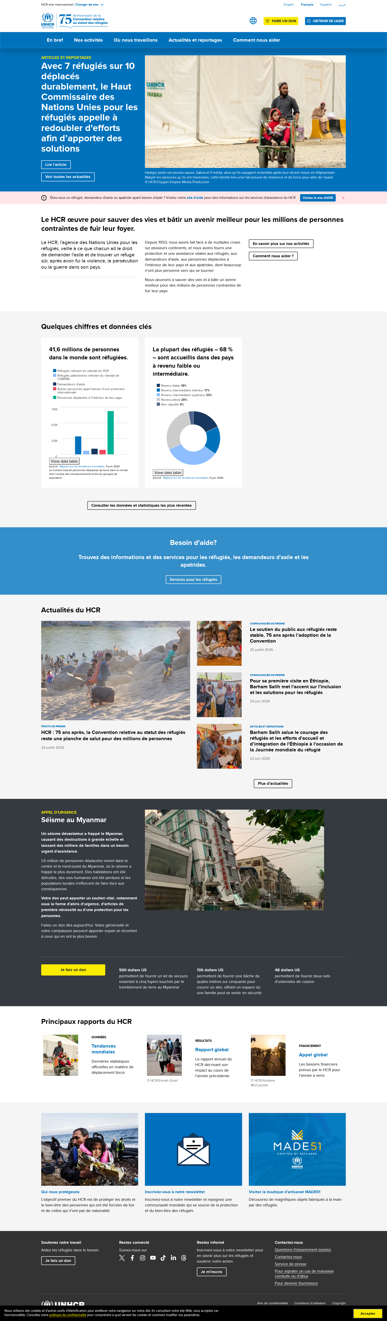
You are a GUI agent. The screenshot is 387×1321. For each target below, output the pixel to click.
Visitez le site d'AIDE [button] (318, 197)
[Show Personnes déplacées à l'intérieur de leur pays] (87, 397)
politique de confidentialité (67, 1315)
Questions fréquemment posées (303, 1249)
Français (307, 4)
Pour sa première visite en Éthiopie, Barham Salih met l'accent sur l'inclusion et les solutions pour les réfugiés (295, 686)
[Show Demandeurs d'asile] (69, 384)
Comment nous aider (256, 40)
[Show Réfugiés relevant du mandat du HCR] (81, 371)
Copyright (339, 1303)
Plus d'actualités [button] (273, 783)
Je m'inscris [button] (211, 1272)
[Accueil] (72, 20)
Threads (184, 1258)
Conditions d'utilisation (310, 1303)
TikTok (163, 1258)
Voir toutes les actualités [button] (67, 177)
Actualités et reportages (195, 40)
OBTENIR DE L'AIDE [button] (328, 21)
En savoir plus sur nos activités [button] (281, 244)
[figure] (89, 416)
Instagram (143, 1258)
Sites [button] (253, 20)
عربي (342, 4)
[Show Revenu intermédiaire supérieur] (184, 395)
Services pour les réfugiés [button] (193, 579)
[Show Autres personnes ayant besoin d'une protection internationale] (89, 391)
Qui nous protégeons (60, 1192)
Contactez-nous (288, 1256)
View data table (64, 461)
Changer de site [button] (86, 4)
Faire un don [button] (284, 21)
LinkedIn (173, 1258)
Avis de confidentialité (272, 1303)
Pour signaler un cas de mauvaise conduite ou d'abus (304, 1273)
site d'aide (195, 197)
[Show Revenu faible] (172, 385)
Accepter (368, 1313)
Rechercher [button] (239, 20)
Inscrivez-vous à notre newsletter (175, 1192)
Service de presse (290, 1263)
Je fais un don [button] (73, 970)
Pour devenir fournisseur (296, 1283)
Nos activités (88, 40)
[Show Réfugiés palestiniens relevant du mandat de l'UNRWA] (86, 377)
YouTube (153, 1258)
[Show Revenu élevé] (172, 399)
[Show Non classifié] (170, 404)
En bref (55, 40)
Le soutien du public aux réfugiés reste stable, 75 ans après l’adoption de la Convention (293, 635)
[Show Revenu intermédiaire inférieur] (183, 390)
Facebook (132, 1258)
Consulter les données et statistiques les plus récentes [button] (141, 505)
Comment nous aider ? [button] (273, 256)
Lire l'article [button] (56, 164)
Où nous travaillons (135, 40)
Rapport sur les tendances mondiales (82, 466)
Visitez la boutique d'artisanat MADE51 (284, 1192)
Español (325, 4)
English (289, 4)
